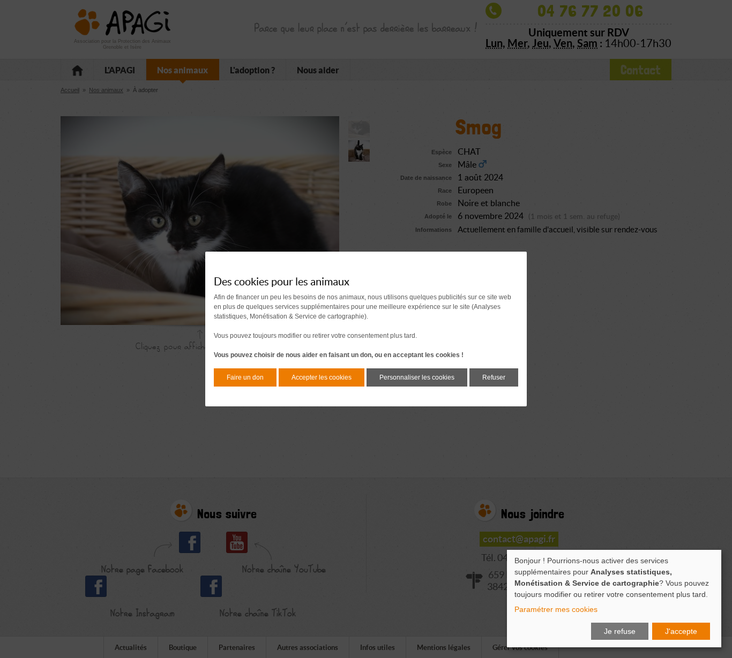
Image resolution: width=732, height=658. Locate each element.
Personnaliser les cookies (416, 377)
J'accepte (681, 631)
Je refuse (620, 631)
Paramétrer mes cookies (555, 609)
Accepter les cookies (322, 377)
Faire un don (245, 377)
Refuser (493, 377)
